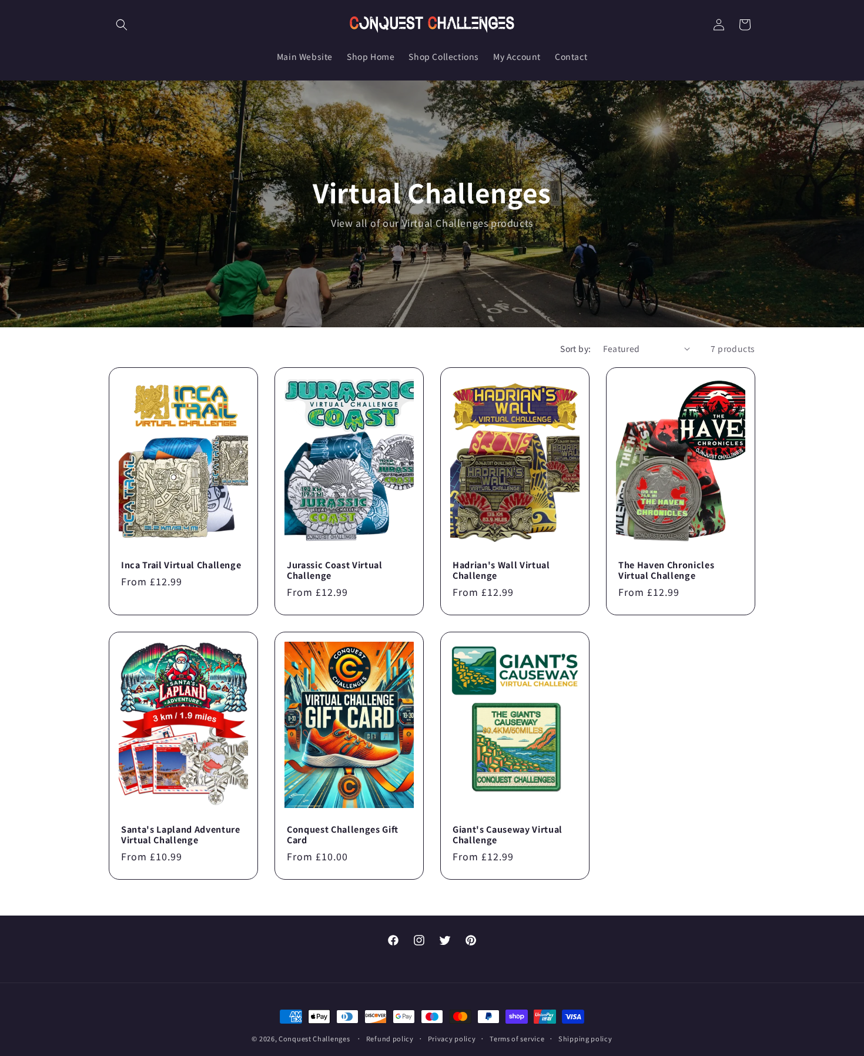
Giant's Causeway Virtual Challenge (507, 834)
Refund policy (390, 1037)
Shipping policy (585, 1037)
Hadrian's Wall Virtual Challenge (501, 570)
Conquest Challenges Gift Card (342, 834)
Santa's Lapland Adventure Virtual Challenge (180, 834)
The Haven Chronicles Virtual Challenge (666, 570)
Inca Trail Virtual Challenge (181, 564)
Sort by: (575, 348)
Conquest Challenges (314, 1038)
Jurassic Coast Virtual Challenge (335, 570)
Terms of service (517, 1037)
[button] (122, 25)
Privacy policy (452, 1037)
